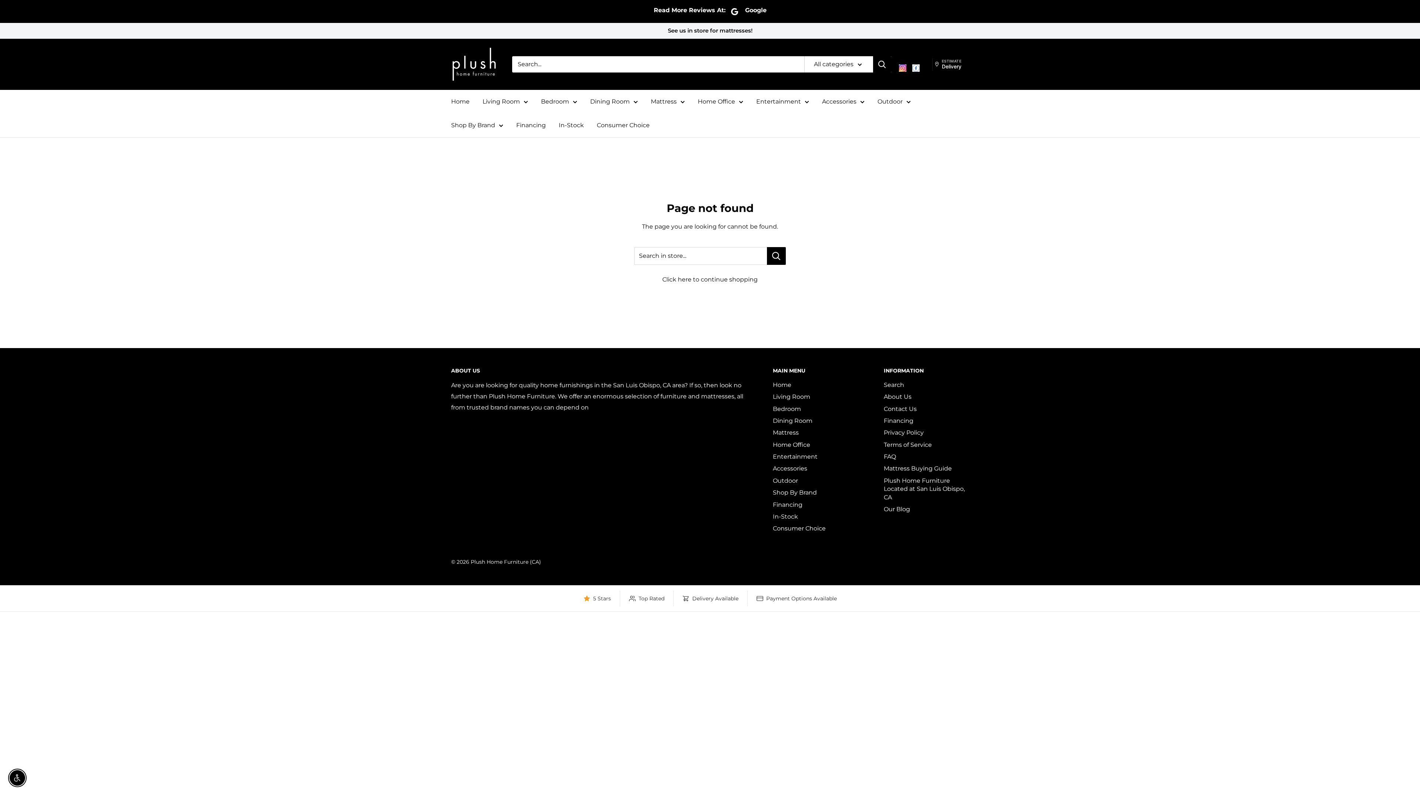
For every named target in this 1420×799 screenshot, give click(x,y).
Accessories (839, 101)
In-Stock (571, 125)
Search (894, 384)
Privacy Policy (904, 432)
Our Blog (897, 509)
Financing (531, 125)
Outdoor (890, 101)
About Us (898, 396)
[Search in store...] (776, 256)
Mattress (664, 101)
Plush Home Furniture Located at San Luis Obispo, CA (924, 489)
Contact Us (900, 408)
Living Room (501, 101)
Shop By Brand (473, 125)
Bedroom (555, 101)
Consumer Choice (623, 125)
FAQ (890, 456)
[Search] (882, 64)
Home (460, 101)
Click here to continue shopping (710, 279)
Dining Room (610, 101)
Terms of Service (908, 444)
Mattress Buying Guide (918, 468)
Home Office (716, 101)
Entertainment (778, 101)
